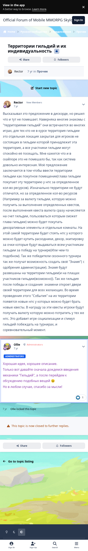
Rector (18, 71)
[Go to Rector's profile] (10, 71)
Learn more (8, 7)
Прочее (42, 71)
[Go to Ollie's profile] (7, 346)
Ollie (17, 344)
